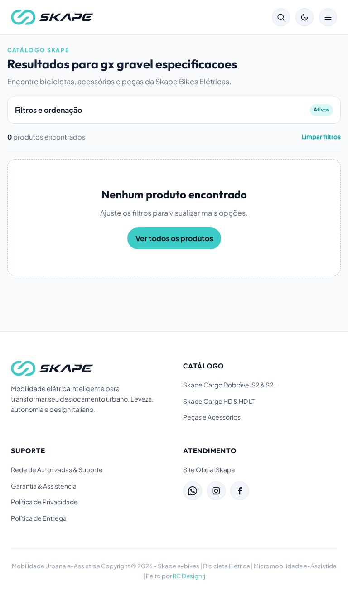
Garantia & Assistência (44, 486)
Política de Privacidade (44, 502)
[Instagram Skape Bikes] (216, 490)
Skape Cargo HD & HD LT (219, 401)
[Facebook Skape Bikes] (239, 490)
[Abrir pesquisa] (281, 17)
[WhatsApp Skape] (192, 490)
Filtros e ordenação (172, 110)
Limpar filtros (321, 136)
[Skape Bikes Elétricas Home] (52, 17)
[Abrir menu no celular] (328, 17)
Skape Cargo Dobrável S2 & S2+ (230, 385)
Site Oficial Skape (209, 469)
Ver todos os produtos (174, 238)
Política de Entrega (39, 518)
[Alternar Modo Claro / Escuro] (304, 17)
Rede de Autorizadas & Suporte (57, 469)
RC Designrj (189, 576)
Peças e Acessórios (212, 417)
